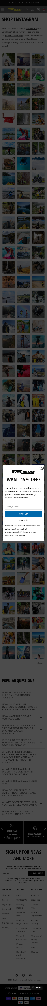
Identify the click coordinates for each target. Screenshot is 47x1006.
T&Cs (17, 535)
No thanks (23, 520)
